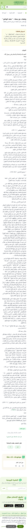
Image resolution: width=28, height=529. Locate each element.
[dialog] (13, 522)
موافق (20, 526)
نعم (18, 447)
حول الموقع (23, 513)
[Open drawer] (2, 3)
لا (10, 447)
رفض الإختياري (11, 526)
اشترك (4, 488)
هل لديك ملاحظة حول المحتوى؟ (14, 437)
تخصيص (3, 526)
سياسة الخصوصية (6, 513)
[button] (22, 466)
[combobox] (17, 7)
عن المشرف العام (16, 513)
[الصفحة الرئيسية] (26, 13)
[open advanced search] (7, 7)
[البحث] (2, 7)
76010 (13, 410)
